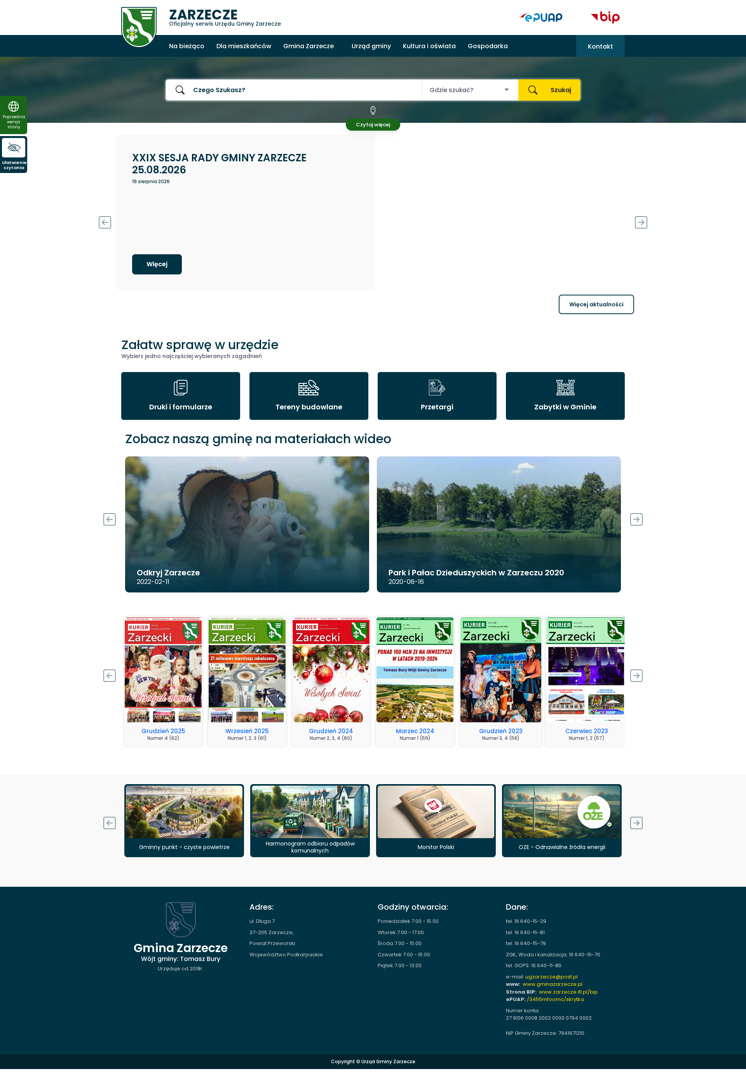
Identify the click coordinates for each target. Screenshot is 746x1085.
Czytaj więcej (373, 124)
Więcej (587, 264)
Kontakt (600, 46)
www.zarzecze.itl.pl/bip (568, 992)
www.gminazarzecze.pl (552, 984)
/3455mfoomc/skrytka (555, 999)
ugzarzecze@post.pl (551, 976)
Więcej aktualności (596, 304)
